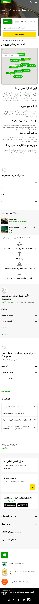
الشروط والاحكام (14, 592)
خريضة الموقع (5, 592)
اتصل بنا (3, 594)
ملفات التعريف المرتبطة (26, 592)
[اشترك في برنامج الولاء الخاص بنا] (32, 487)
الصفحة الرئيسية (5, 40)
